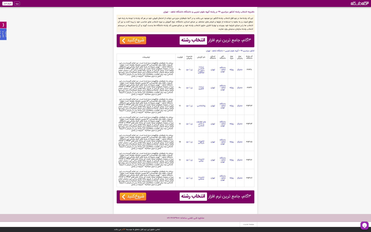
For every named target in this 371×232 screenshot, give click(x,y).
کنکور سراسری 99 (247, 50)
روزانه (232, 69)
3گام (124, 229)
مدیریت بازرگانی (201, 141)
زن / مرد (189, 69)
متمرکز (239, 69)
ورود (17, 3)
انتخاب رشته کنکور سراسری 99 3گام (359, 3)
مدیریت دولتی (201, 159)
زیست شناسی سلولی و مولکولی (201, 69)
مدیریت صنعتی (201, 177)
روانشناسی (201, 105)
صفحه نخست (248, 224)
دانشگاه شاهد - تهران (214, 50)
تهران (213, 69)
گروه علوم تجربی (232, 50)
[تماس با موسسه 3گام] (3, 25)
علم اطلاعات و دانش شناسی (201, 123)
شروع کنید (7, 3)
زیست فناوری (201, 87)
